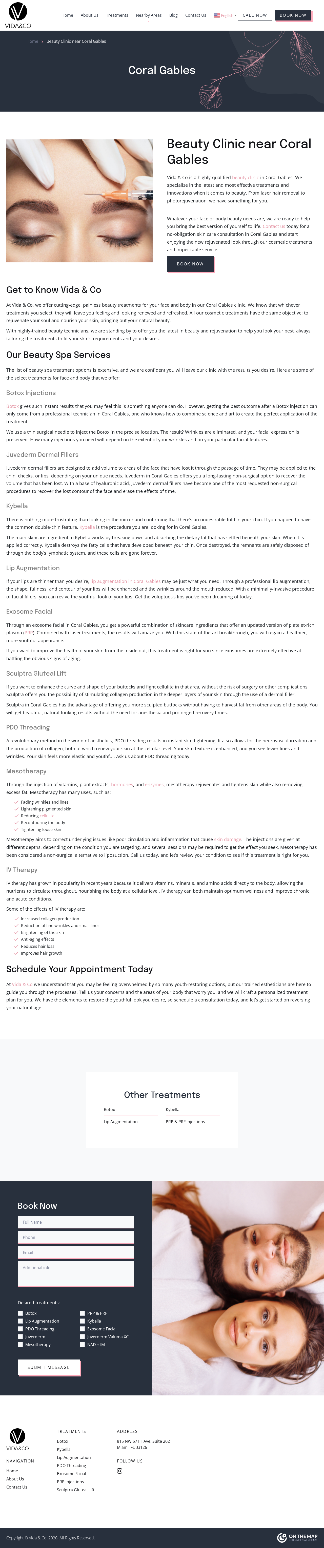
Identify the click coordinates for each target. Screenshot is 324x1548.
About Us (89, 15)
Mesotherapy (38, 1344)
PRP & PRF (97, 1313)
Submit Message (49, 1367)
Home (67, 15)
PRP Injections (70, 1481)
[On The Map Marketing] (297, 1537)
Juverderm (35, 1337)
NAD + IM (96, 1344)
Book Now (293, 15)
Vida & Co (22, 984)
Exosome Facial (101, 1329)
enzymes (154, 784)
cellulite (47, 816)
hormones (122, 784)
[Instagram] (119, 1471)
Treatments (117, 15)
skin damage (227, 839)
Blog (173, 15)
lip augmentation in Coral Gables (126, 581)
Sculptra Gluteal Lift (75, 1490)
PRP (29, 633)
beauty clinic (245, 177)
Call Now (255, 15)
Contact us (274, 226)
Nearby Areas (149, 15)
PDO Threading (39, 1329)
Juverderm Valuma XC (108, 1337)
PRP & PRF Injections (185, 1121)
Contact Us (195, 15)
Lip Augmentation (121, 1121)
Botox (12, 406)
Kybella (87, 527)
